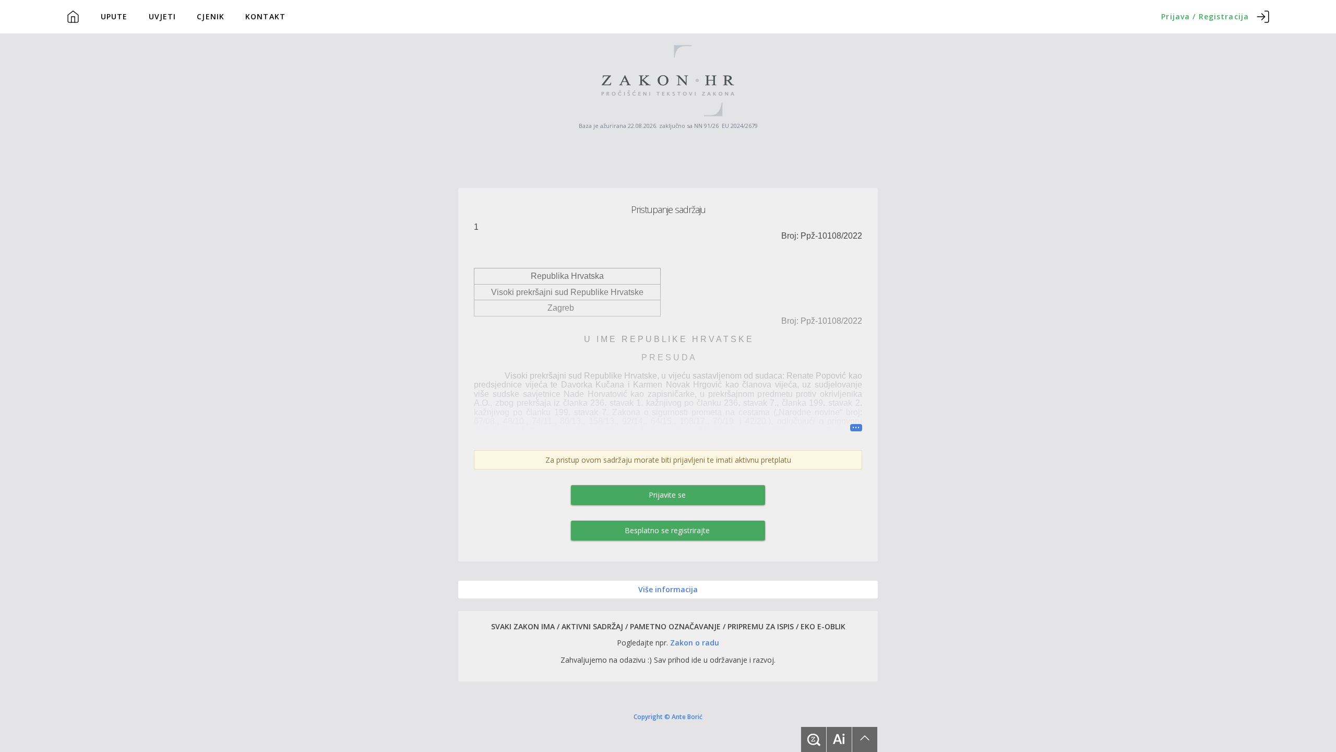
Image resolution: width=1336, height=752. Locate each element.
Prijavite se (667, 495)
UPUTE (114, 16)
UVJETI (162, 16)
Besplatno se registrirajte (667, 530)
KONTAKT (265, 16)
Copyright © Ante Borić (668, 716)
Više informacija (668, 589)
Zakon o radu (694, 643)
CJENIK (210, 16)
